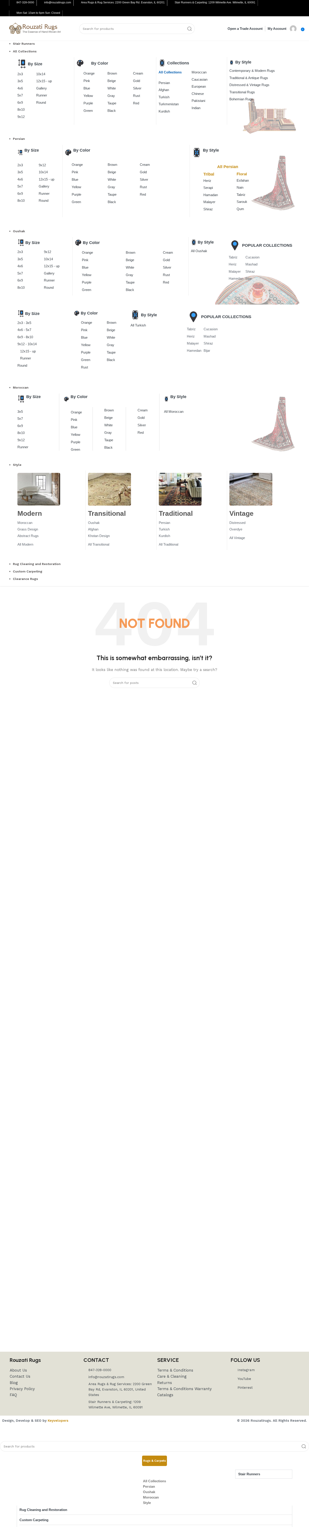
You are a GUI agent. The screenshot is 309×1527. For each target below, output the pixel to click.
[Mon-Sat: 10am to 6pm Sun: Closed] (13, 13)
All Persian (227, 166)
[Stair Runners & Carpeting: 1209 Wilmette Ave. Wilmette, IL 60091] (171, 3)
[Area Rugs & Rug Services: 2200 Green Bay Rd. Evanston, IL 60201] (77, 3)
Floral (242, 174)
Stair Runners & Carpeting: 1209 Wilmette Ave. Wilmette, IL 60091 (215, 2)
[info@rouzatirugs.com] (40, 3)
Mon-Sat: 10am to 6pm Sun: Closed (38, 12)
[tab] (154, 1461)
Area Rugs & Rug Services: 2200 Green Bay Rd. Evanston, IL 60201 (123, 2)
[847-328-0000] (13, 3)
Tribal (208, 174)
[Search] (189, 28)
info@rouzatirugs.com (57, 2)
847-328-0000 (25, 2)
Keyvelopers (58, 1421)
